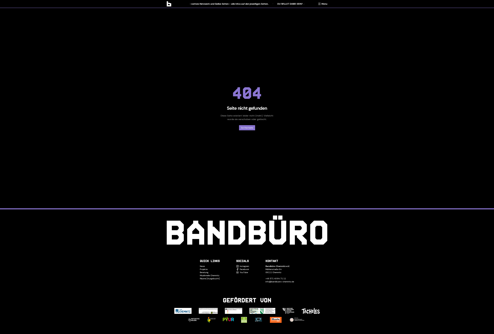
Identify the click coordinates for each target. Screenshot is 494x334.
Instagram (244, 266)
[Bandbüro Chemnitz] (169, 3)
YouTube (244, 272)
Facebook (244, 269)
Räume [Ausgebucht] (210, 278)
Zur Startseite (247, 128)
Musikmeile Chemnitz (209, 275)
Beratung (204, 272)
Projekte (204, 269)
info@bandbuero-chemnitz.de (280, 281)
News (202, 266)
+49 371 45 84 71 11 (276, 278)
